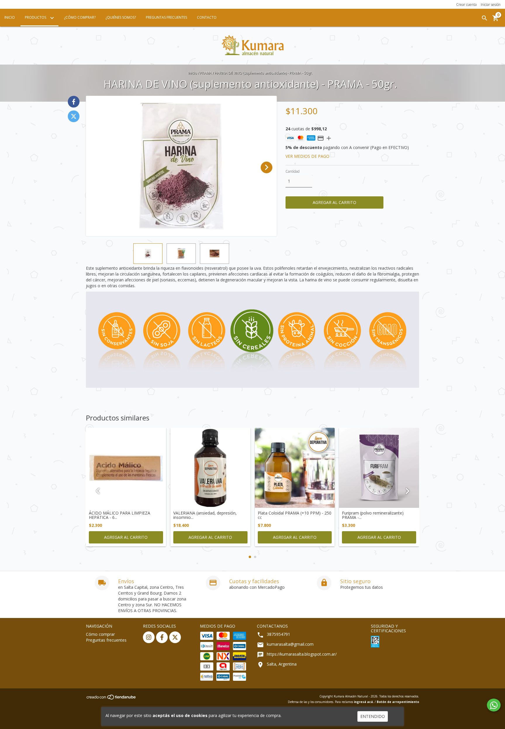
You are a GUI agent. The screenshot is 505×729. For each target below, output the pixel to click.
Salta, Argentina (282, 664)
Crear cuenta (466, 4)
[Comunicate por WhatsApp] (494, 705)
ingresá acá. (364, 702)
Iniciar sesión (491, 4)
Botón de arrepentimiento (398, 702)
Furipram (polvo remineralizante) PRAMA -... (373, 515)
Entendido (372, 716)
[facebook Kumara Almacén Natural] (162, 637)
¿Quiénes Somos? (121, 17)
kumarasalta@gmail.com (290, 644)
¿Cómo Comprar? (80, 17)
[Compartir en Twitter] (73, 116)
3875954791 (278, 634)
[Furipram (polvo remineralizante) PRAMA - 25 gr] (379, 468)
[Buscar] (485, 18)
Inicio (9, 17)
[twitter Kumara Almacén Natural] (175, 637)
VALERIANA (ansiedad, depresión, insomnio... (205, 515)
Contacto (207, 17)
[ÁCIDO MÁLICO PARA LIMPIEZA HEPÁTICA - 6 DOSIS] (126, 468)
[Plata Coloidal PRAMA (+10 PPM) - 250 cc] (295, 468)
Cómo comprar (100, 634)
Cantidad (293, 171)
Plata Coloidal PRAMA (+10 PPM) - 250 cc (294, 515)
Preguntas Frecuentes (166, 17)
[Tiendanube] (111, 699)
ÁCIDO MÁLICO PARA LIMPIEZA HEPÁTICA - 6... (119, 515)
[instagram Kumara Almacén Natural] (149, 637)
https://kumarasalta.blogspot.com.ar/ (302, 654)
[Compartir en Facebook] (73, 102)
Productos (36, 17)
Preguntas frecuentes (106, 640)
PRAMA (206, 72)
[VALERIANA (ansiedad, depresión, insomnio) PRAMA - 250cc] (210, 468)
